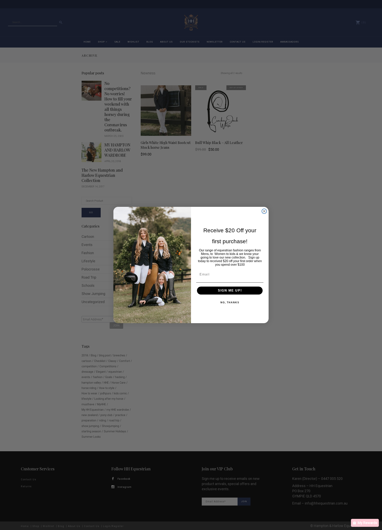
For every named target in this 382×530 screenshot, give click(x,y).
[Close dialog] (264, 211)
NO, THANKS (229, 302)
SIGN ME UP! (230, 290)
